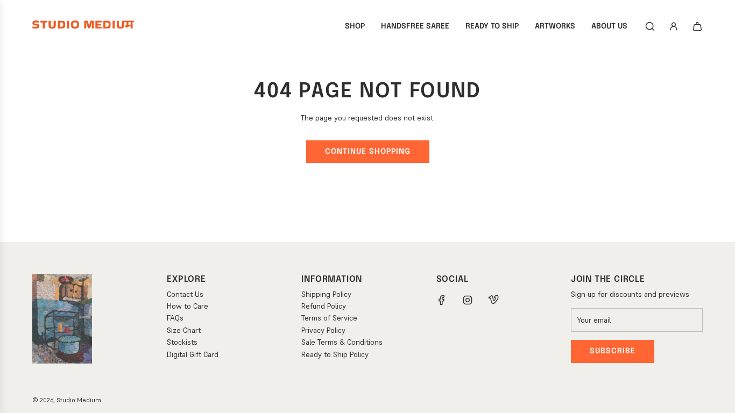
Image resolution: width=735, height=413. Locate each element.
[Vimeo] (493, 300)
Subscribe (612, 351)
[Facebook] (442, 300)
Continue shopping (368, 151)
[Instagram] (467, 300)
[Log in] (673, 26)
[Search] (650, 26)
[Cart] (697, 26)
